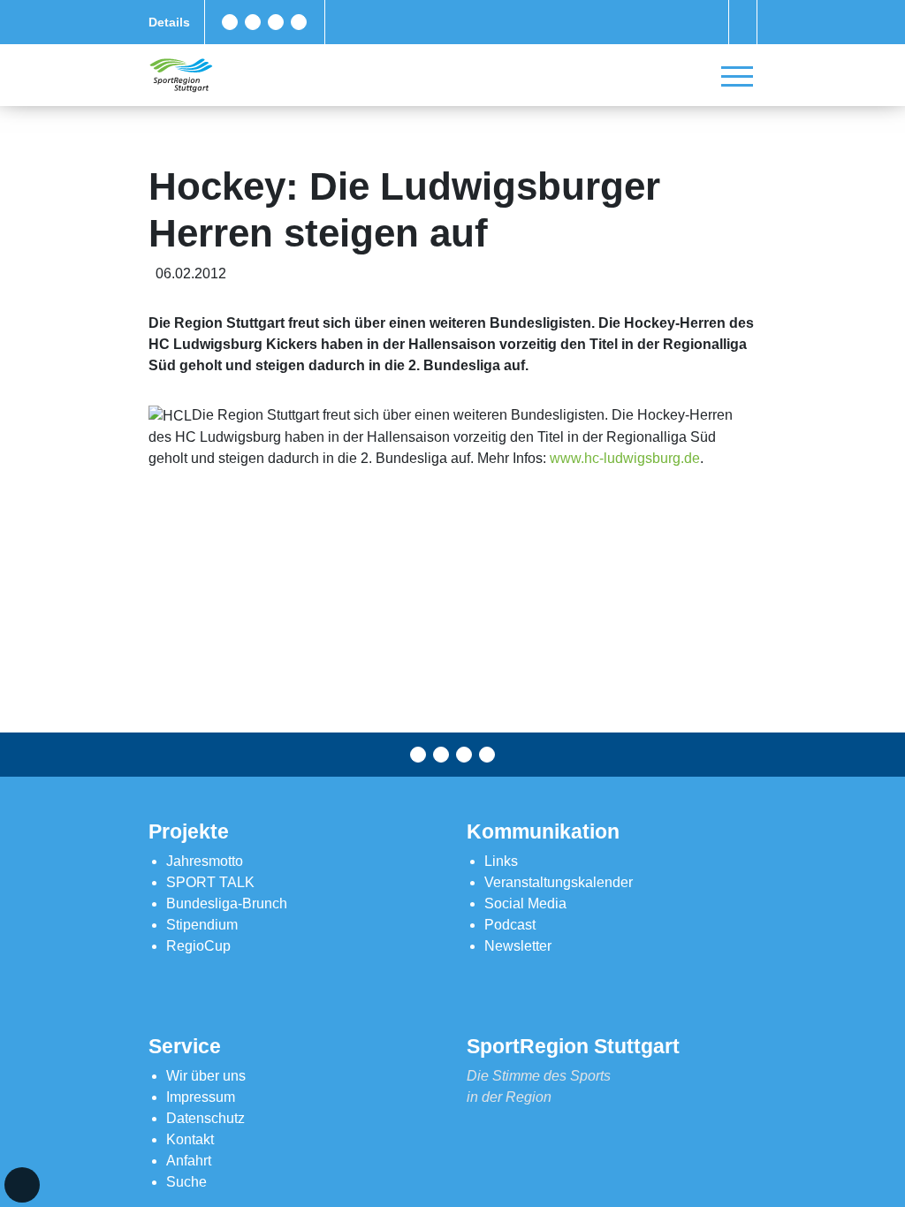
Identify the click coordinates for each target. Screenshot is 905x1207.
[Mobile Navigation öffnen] (737, 76)
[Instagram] (276, 22)
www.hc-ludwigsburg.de (625, 458)
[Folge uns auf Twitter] (253, 22)
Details (169, 22)
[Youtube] (299, 22)
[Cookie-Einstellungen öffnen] (22, 1185)
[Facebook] (230, 22)
